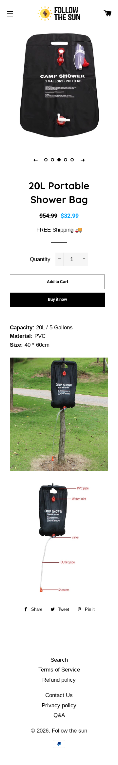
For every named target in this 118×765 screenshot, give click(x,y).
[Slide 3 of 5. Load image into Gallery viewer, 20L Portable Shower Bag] (59, 159)
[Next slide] (82, 160)
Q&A (59, 715)
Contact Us (59, 695)
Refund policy (59, 680)
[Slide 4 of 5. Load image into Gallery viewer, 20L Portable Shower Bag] (65, 159)
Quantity (40, 259)
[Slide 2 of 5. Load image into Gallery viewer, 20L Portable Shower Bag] (52, 159)
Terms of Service (59, 670)
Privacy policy (59, 705)
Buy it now (57, 299)
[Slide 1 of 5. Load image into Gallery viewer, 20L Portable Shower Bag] (46, 159)
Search (59, 660)
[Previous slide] (35, 160)
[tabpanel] (59, 85)
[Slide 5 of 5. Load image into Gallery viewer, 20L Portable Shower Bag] (72, 159)
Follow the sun (69, 731)
